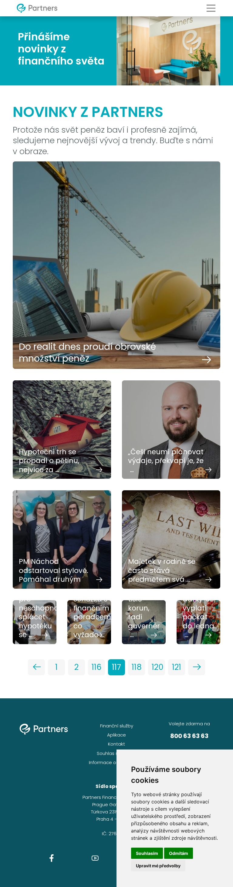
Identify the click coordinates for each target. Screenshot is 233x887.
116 (97, 667)
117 (116, 667)
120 (158, 667)
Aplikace (116, 735)
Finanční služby (116, 726)
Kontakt (116, 744)
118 (137, 667)
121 (176, 667)
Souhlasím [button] (147, 853)
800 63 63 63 (189, 736)
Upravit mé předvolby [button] (158, 865)
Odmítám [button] (178, 853)
